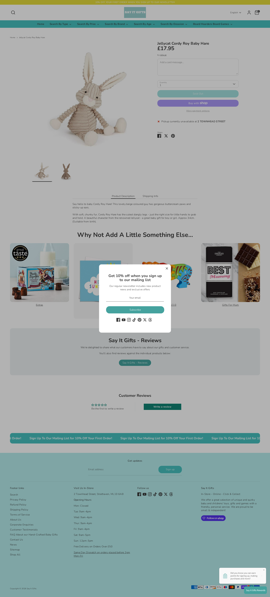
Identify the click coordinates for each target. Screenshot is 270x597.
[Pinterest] (139, 320)
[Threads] (150, 320)
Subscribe (135, 310)
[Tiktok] (134, 320)
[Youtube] (123, 320)
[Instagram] (129, 320)
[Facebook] (118, 320)
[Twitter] (145, 320)
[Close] (166, 268)
